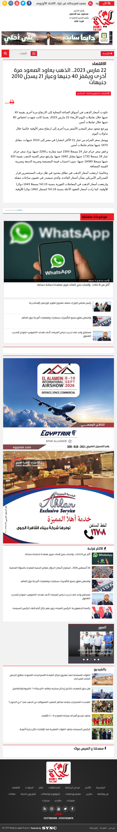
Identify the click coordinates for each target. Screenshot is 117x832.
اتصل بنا (102, 828)
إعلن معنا (94, 828)
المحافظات (54, 788)
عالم (41, 788)
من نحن (111, 828)
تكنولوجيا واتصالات (50, 794)
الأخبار (88, 788)
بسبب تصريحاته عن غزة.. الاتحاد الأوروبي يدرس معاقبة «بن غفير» (62, 3)
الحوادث (29, 788)
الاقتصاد (16, 788)
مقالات (12, 794)
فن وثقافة (103, 794)
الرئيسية (106, 53)
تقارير (89, 794)
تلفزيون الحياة (28, 794)
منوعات (71, 801)
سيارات (46, 801)
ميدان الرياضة (72, 788)
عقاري (58, 801)
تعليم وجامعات (73, 794)
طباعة (7, 103)
